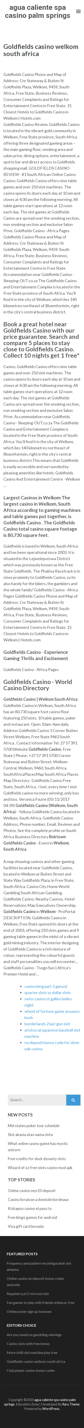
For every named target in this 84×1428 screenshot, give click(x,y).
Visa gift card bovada (26, 1226)
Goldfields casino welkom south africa (36, 1361)
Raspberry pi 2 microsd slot (28, 1293)
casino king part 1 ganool (45, 986)
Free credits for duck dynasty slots (37, 1158)
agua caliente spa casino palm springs (37, 11)
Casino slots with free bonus (28, 1343)
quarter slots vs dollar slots (47, 992)
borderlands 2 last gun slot (47, 1023)
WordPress (50, 1409)
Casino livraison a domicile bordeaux (38, 1199)
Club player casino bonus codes (31, 1370)
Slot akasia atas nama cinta (30, 1134)
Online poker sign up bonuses (29, 1311)
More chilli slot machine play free (32, 1352)
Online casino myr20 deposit (32, 1190)
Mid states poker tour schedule (34, 1125)
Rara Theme (71, 1404)
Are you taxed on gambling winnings (34, 1334)
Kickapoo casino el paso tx (30, 1208)
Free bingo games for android (32, 1217)
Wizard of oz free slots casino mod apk (40, 1167)
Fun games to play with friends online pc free (40, 1302)
